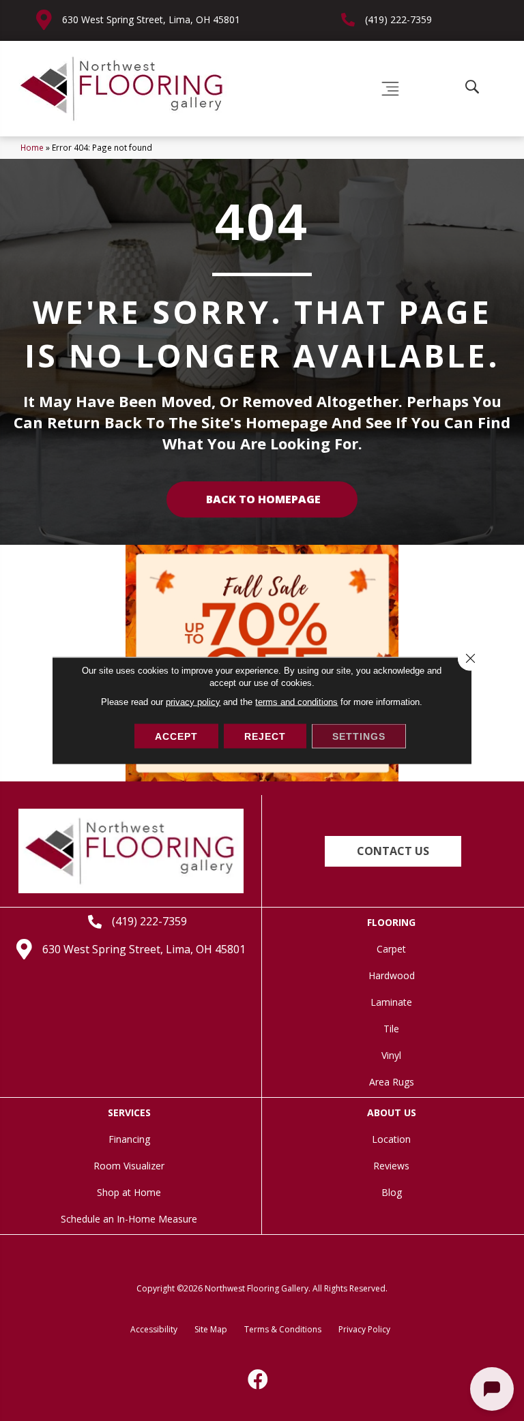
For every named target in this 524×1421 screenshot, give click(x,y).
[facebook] (259, 1379)
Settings (358, 736)
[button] (393, 851)
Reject (265, 736)
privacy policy (193, 702)
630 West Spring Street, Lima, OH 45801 (151, 19)
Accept (176, 736)
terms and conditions (296, 702)
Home (32, 147)
